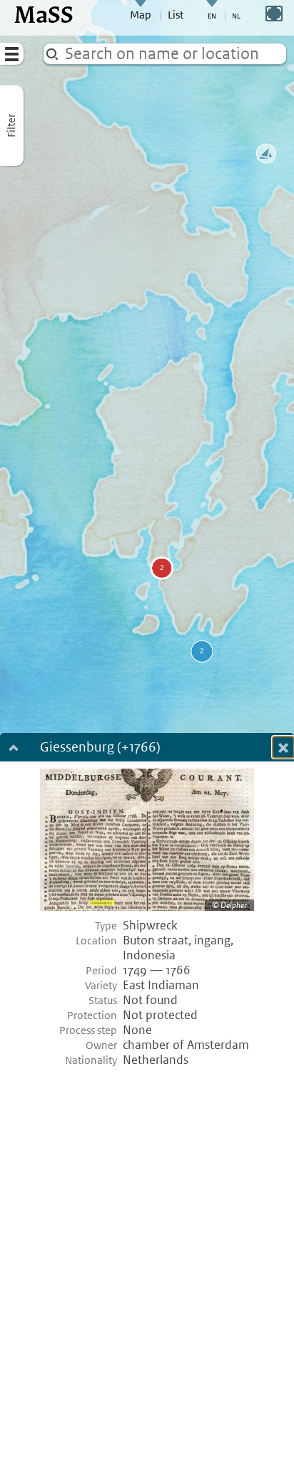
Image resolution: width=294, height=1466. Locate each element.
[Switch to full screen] (274, 13)
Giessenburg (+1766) (100, 748)
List (175, 15)
